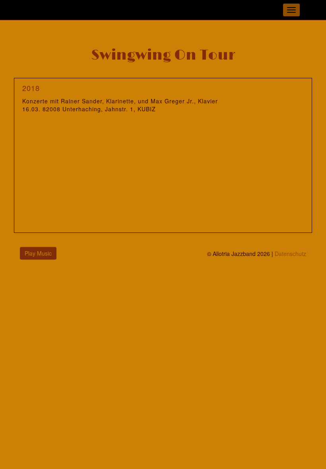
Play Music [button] (38, 253)
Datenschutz (290, 254)
